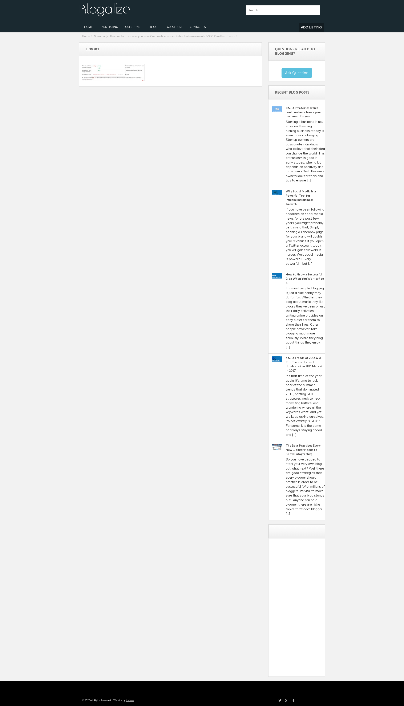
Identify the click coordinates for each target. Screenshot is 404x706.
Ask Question (296, 72)
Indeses (130, 700)
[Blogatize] (139, 9)
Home (86, 36)
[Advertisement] (303, 609)
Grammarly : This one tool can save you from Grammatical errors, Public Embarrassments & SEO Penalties (159, 36)
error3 (233, 36)
